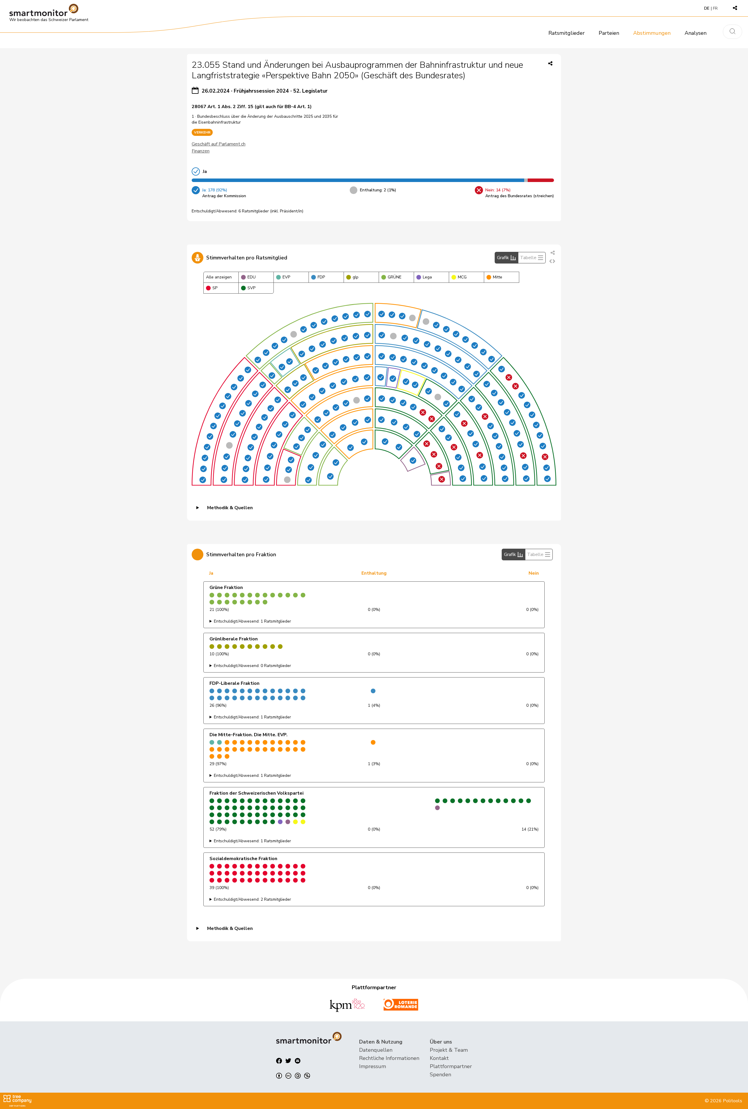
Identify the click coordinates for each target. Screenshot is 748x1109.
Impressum (372, 1066)
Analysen (696, 33)
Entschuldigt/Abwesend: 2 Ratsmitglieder (252, 899)
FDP (321, 277)
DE (706, 8)
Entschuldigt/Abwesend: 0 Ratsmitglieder (252, 665)
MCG (462, 277)
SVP (251, 288)
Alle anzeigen (219, 277)
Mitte (497, 277)
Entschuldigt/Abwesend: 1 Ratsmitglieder (252, 621)
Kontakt (439, 1058)
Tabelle (528, 257)
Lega (427, 277)
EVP (286, 277)
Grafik (503, 257)
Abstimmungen (652, 33)
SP (214, 288)
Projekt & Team (449, 1049)
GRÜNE (394, 277)
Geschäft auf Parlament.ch (218, 144)
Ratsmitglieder (566, 33)
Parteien (609, 33)
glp (356, 277)
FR (715, 8)
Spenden (440, 1074)
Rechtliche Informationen (389, 1058)
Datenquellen (375, 1049)
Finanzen (200, 151)
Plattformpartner (451, 1066)
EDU (251, 277)
